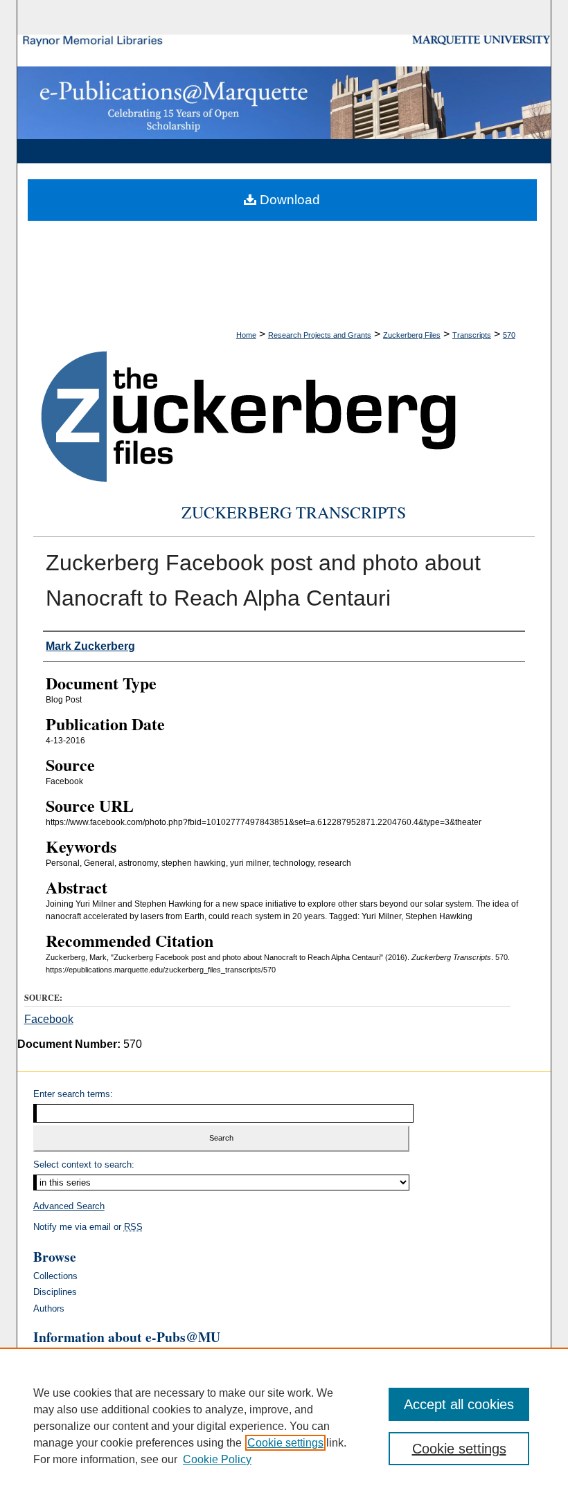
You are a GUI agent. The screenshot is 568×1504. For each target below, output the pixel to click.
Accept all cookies (459, 1404)
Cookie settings (285, 1443)
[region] (284, 1426)
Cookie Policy (217, 1459)
